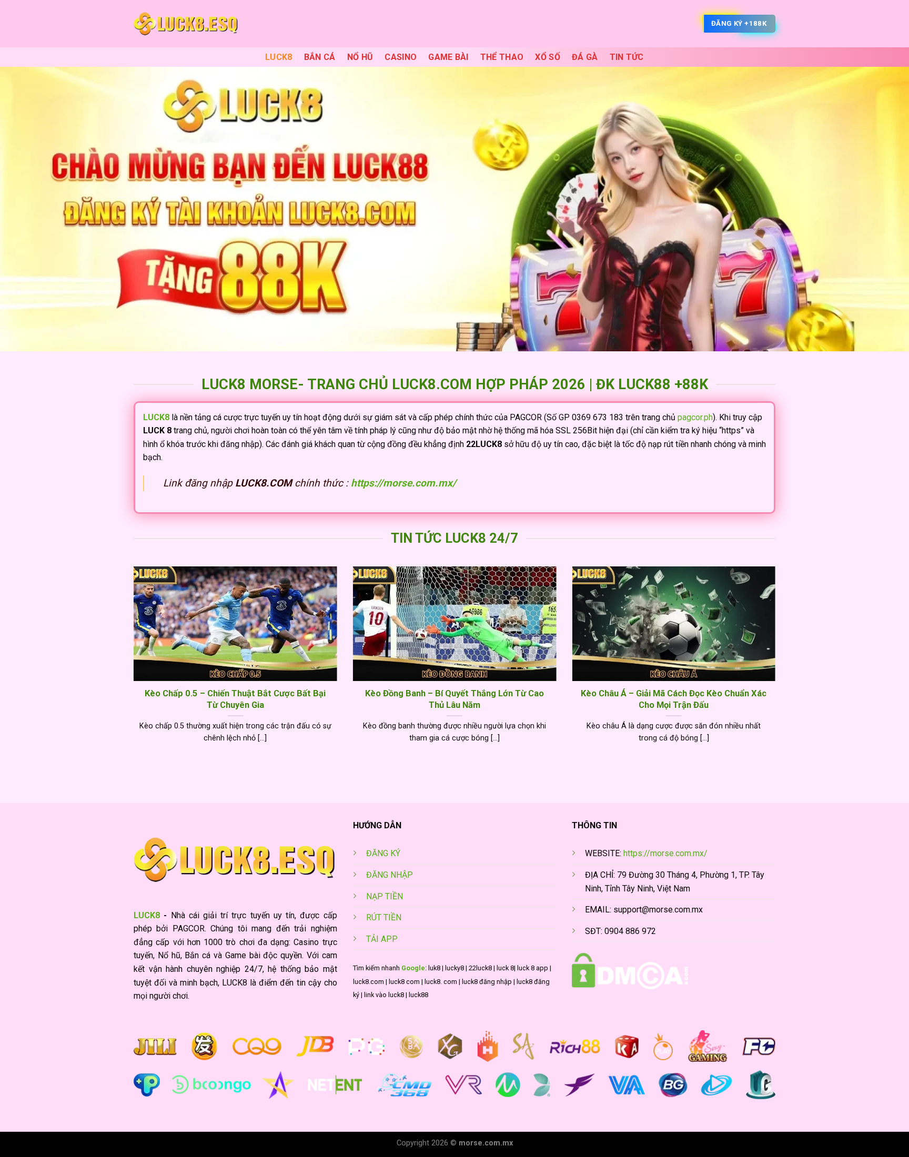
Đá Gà (585, 57)
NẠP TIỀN (384, 896)
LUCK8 (278, 57)
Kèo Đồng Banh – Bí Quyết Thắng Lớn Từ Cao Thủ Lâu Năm (454, 699)
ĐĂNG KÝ (383, 853)
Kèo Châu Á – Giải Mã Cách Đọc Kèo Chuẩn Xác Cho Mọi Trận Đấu (673, 699)
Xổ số (547, 57)
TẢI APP (382, 939)
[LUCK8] (186, 24)
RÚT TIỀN (383, 917)
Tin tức (627, 57)
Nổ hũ (360, 57)
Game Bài (448, 57)
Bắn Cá (320, 57)
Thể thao (502, 57)
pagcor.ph (695, 417)
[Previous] (131, 667)
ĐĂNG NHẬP (389, 875)
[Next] (777, 667)
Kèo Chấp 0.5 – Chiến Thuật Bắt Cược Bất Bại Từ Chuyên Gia (235, 699)
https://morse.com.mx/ (403, 483)
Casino (401, 57)
